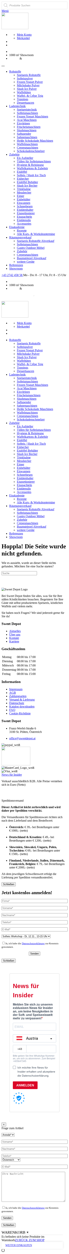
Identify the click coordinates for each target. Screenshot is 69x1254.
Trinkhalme (24, 189)
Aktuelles (15, 631)
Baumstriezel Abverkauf (31, 258)
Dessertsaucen (25, 102)
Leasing (14, 58)
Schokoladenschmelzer (31, 151)
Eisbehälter (23, 199)
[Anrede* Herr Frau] (8, 1134)
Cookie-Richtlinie (20, 713)
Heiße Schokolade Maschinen (35, 140)
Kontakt (14, 638)
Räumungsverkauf (20, 237)
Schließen (8, 884)
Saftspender (24, 133)
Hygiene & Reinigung (30, 164)
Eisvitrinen (23, 123)
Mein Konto (24, 34)
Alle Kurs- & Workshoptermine (36, 234)
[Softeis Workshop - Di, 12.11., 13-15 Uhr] (26, 936)
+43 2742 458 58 (12, 275)
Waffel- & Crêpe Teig (30, 95)
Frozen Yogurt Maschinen (32, 116)
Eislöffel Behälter (27, 182)
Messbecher (24, 192)
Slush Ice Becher (27, 185)
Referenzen (16, 265)
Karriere (14, 641)
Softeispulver (25, 78)
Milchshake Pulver (28, 85)
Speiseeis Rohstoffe (29, 75)
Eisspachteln (24, 216)
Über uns (14, 634)
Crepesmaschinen (27, 147)
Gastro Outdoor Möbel (30, 247)
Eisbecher (23, 178)
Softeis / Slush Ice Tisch (31, 175)
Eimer (20, 196)
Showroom (16, 268)
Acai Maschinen (27, 120)
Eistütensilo (24, 220)
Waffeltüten (24, 92)
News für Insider (12, 774)
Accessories (24, 223)
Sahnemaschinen (27, 137)
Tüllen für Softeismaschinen (34, 161)
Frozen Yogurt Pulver (30, 82)
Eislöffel (22, 171)
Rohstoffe (15, 71)
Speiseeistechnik (27, 109)
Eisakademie (17, 227)
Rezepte (22, 230)
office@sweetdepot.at (22, 738)
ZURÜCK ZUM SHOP (29, 1240)
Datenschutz (16, 703)
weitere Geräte (25, 261)
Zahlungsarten (17, 696)
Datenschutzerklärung (33, 943)
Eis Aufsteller (25, 158)
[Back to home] (15, 28)
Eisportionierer (26, 213)
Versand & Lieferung (22, 699)
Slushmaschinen (26, 130)
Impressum (15, 689)
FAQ (12, 710)
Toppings (22, 99)
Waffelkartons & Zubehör (32, 168)
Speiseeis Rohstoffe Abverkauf (35, 241)
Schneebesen (25, 206)
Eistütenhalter (25, 209)
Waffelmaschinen (27, 144)
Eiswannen (23, 202)
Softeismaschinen (27, 113)
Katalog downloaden (21, 706)
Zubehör (14, 154)
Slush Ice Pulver (27, 88)
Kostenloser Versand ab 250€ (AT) (30, 51)
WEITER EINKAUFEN (18, 1245)
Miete (26, 58)
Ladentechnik (17, 106)
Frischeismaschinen (28, 126)
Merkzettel (23, 38)
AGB (12, 692)
